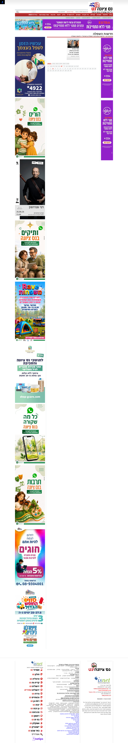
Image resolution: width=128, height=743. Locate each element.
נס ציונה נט (109, 36)
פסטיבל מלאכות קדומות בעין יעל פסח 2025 (68, 730)
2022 (53, 63)
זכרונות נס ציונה (66, 682)
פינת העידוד (76, 702)
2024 (60, 63)
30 (70, 70)
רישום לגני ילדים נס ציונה (72, 734)
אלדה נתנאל (92, 692)
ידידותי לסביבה (74, 674)
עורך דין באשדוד (75, 718)
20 (95, 68)
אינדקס (77, 692)
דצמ (77, 66)
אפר (56, 66)
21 (48, 70)
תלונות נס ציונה (64, 689)
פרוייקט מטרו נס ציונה (73, 732)
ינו (48, 66)
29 (68, 70)
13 (77, 68)
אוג (67, 66)
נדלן (63, 14)
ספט (69, 66)
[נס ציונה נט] (99, 673)
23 (53, 70)
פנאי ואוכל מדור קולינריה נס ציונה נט (68, 693)
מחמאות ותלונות (74, 688)
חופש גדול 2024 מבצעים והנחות (56, 709)
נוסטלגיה (76, 680)
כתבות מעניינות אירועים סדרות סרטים (57, 708)
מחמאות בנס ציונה (74, 689)
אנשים (78, 14)
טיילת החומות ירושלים (73, 724)
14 (80, 68)
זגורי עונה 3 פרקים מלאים (72, 728)
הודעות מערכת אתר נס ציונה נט (69, 706)
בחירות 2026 (33, 14)
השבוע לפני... (75, 682)
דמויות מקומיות (75, 678)
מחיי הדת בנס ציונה (67, 670)
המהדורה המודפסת (74, 703)
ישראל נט (76, 716)
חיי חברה (85, 14)
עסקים (70, 684)
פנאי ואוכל (76, 694)
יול (64, 66)
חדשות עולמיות (70, 17)
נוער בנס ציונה (44, 14)
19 (92, 68)
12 (75, 68)
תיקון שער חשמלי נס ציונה (72, 717)
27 (63, 70)
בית (111, 14)
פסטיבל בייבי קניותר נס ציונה (72, 726)
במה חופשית (59, 687)
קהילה (92, 14)
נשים (57, 703)
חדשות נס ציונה (62, 704)
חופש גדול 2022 (60, 705)
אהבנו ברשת (64, 703)
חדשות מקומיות (106, 17)
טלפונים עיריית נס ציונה (72, 695)
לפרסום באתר (61, 11)
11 (72, 68)
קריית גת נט (76, 720)
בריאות (73, 669)
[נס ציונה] (100, 12)
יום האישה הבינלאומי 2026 (72, 723)
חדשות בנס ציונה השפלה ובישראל (93, 36)
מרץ (53, 66)
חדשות (105, 14)
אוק (72, 66)
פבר (51, 66)
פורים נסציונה (75, 729)
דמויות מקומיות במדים (53, 678)
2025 (64, 63)
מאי (59, 66)
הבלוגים (77, 704)
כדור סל (71, 673)
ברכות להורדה (69, 705)
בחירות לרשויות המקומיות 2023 (70, 698)
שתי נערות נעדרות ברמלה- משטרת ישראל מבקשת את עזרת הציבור (73, 52)
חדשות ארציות (86, 17)
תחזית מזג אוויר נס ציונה (73, 727)
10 (70, 68)
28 (65, 70)
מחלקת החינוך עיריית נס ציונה (71, 697)
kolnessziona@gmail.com (101, 688)
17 (87, 68)
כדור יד (65, 673)
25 (58, 70)
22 (50, 70)
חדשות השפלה (96, 17)
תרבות (53, 14)
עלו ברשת (58, 675)
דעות (58, 14)
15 (82, 68)
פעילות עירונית (65, 669)
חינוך (78, 669)
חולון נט (77, 721)
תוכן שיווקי (76, 684)
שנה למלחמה (75, 710)
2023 (57, 63)
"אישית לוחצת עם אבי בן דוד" (71, 687)
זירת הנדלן (70, 704)
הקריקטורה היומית (65, 710)
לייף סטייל (70, 14)
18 (90, 68)
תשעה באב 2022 (55, 706)
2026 (67, 63)
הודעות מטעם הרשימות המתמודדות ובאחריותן (67, 699)
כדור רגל (77, 673)
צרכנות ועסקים (74, 683)
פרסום (77, 722)
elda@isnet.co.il (106, 695)
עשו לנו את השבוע (65, 678)
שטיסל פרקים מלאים (74, 733)
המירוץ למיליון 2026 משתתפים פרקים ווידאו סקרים (66, 711)
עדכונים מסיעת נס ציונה (73, 709)
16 (85, 68)
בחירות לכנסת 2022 (74, 708)
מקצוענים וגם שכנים (62, 684)
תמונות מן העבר (57, 682)
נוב (75, 66)
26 (60, 70)
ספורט (99, 14)
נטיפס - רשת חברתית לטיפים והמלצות (69, 714)
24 (55, 70)
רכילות (77, 675)
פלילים (78, 17)
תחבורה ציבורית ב (54, 710)
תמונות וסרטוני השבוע (68, 675)
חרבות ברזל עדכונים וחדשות (70, 700)
